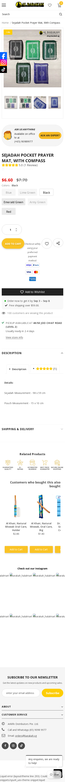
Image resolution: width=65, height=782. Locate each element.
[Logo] (30, 5)
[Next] (55, 58)
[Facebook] (5, 745)
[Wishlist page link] (49, 5)
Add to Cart (16, 549)
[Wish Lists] (47, 243)
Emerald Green (13, 202)
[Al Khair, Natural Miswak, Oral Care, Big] (41, 506)
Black (46, 193)
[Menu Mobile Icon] (4, 5)
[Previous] (9, 58)
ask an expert (50, 135)
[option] (32, 58)
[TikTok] (3, 69)
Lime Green (27, 193)
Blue (9, 193)
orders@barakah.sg (26, 735)
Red (8, 212)
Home (5, 22)
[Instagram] (13, 745)
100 (9, 313)
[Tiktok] (21, 745)
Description (19, 369)
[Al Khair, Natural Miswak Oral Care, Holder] (16, 506)
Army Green (37, 202)
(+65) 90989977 (23, 141)
